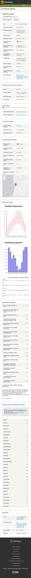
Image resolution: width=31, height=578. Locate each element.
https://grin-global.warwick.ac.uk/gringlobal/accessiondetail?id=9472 (22, 76)
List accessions (6, 398)
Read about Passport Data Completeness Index (14, 413)
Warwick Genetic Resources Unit (21, 30)
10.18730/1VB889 (22, 24)
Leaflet (12, 196)
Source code (16, 556)
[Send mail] (3, 107)
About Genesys (16, 547)
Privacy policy (16, 565)
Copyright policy (16, 563)
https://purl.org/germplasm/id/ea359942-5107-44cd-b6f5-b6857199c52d (22, 525)
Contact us (16, 549)
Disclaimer (16, 551)
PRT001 (18, 71)
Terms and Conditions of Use (16, 561)
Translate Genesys (16, 558)
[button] (15, 184)
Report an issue (16, 554)
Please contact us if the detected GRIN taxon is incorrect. (16, 107)
